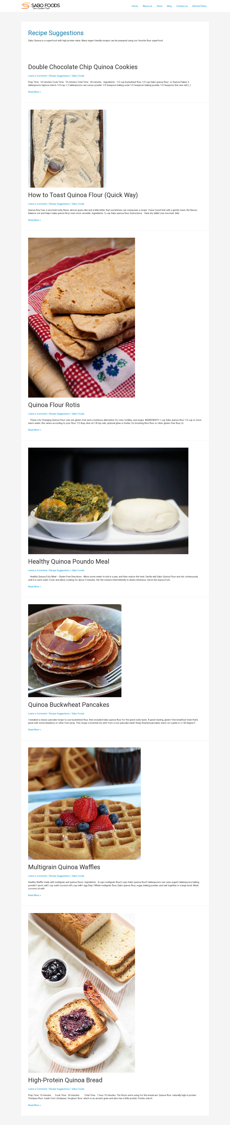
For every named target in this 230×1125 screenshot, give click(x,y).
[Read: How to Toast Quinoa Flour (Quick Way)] (67, 148)
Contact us (182, 6)
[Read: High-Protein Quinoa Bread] (81, 992)
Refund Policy (199, 6)
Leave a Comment (37, 75)
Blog (169, 6)
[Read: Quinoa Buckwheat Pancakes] (74, 650)
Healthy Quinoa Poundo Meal (68, 561)
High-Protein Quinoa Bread (65, 1080)
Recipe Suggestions (59, 75)
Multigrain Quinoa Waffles (64, 867)
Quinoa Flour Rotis (54, 405)
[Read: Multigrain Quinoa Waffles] (84, 803)
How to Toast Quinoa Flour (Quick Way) (83, 195)
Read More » (34, 92)
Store (159, 6)
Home (135, 6)
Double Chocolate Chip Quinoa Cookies (83, 67)
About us (147, 6)
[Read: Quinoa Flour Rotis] (81, 317)
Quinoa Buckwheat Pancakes (68, 704)
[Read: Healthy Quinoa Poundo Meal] (108, 500)
